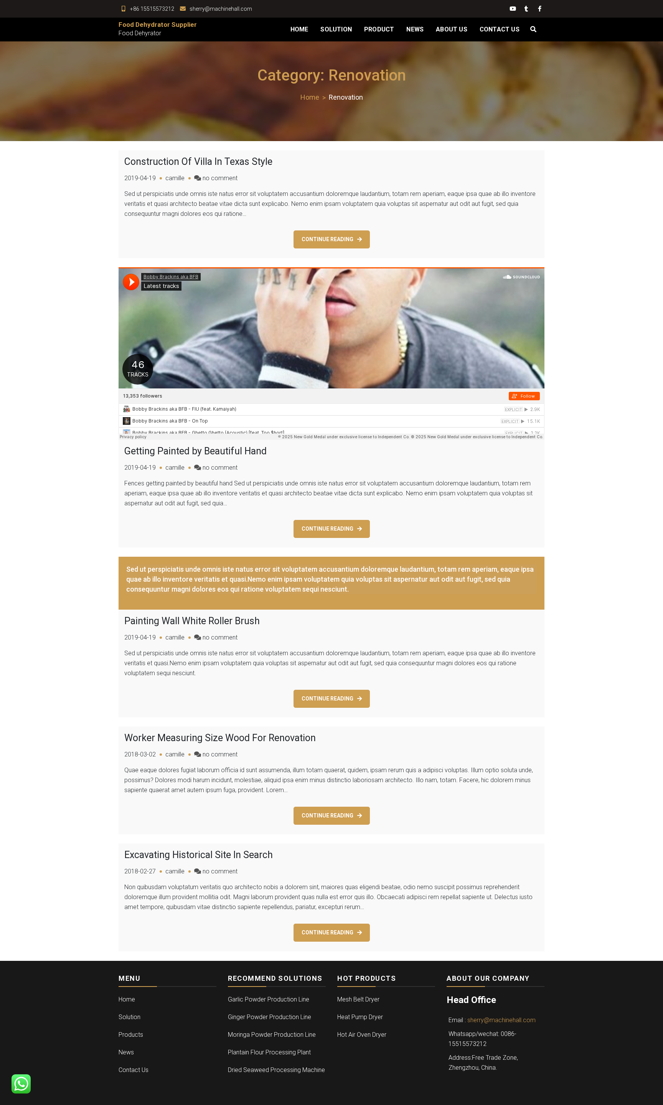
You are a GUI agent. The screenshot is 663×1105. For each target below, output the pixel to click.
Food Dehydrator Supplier (158, 24)
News (415, 29)
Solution (336, 29)
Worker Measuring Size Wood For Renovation (220, 737)
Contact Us (500, 29)
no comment (220, 178)
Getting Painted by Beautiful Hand (195, 451)
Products (131, 1034)
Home (299, 29)
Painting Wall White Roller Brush (192, 620)
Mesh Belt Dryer (358, 999)
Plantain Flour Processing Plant (269, 1052)
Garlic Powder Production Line (268, 999)
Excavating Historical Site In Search (198, 854)
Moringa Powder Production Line (272, 1034)
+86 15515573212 (152, 9)
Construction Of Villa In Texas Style (198, 161)
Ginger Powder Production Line (269, 1017)
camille (175, 178)
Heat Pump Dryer (360, 1017)
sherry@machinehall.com (221, 9)
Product (379, 29)
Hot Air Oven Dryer (361, 1034)
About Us (451, 29)
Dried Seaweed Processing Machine (276, 1070)
